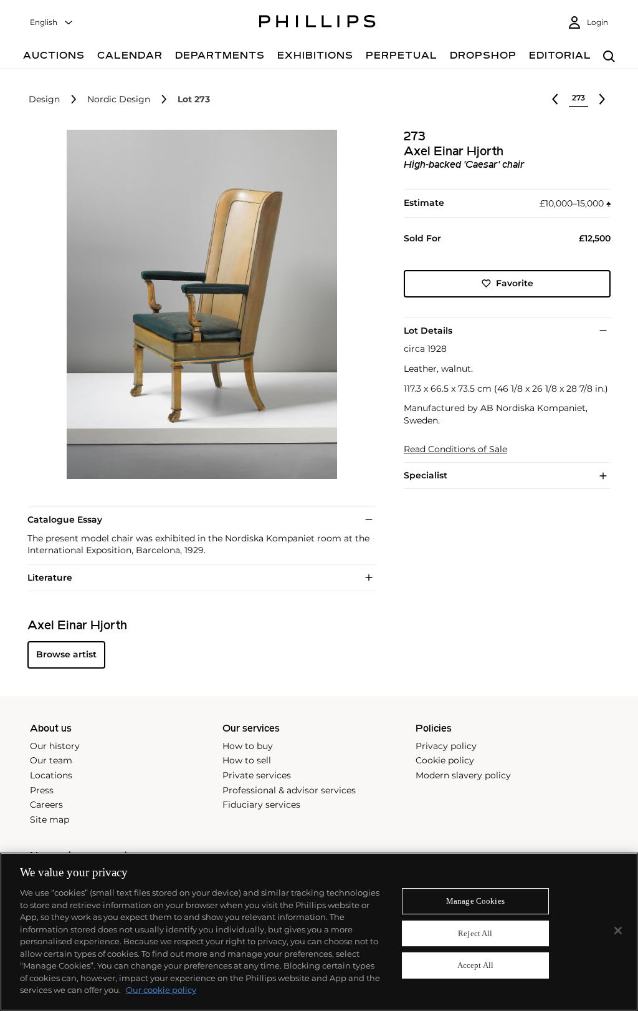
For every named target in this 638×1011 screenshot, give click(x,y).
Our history (55, 746)
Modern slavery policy (463, 775)
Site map (49, 819)
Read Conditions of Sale (455, 449)
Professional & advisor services (289, 790)
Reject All (475, 933)
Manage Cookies (475, 901)
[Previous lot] (555, 99)
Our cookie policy (161, 990)
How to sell (246, 760)
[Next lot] (602, 99)
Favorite (514, 283)
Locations (51, 775)
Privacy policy (446, 746)
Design (44, 99)
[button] (198, 304)
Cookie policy (445, 760)
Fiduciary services (261, 804)
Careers (46, 804)
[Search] (609, 57)
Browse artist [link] (66, 654)
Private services (256, 775)
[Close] (618, 930)
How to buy (247, 746)
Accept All (475, 965)
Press (42, 790)
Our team (51, 760)
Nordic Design (118, 99)
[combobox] (52, 22)
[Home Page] (317, 23)
